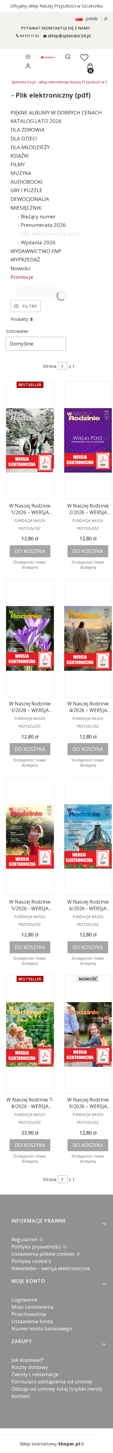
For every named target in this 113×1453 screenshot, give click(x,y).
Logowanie (24, 1299)
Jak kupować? (27, 1359)
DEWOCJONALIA (30, 198)
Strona (49, 366)
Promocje (22, 276)
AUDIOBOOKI (26, 181)
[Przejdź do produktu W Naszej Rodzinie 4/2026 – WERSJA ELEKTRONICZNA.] (88, 638)
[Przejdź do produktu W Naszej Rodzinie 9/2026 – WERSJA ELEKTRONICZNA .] (88, 1034)
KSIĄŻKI (20, 155)
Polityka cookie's (31, 1261)
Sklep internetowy (50, 1444)
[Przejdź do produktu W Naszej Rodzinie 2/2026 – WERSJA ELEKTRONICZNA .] (88, 440)
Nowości (21, 268)
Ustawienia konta (32, 1321)
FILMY (18, 164)
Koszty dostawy (29, 1367)
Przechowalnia (28, 1314)
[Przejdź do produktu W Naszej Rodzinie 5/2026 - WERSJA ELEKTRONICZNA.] (30, 836)
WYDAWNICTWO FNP (36, 251)
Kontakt (20, 1395)
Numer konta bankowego (41, 1328)
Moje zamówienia (32, 1306)
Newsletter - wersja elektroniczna (50, 1268)
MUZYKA (21, 173)
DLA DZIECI (24, 138)
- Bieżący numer (37, 216)
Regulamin (25, 1239)
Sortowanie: (17, 331)
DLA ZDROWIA (28, 129)
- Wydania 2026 (36, 242)
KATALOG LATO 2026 (36, 120)
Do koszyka (30, 551)
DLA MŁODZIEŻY (30, 147)
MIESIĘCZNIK (26, 207)
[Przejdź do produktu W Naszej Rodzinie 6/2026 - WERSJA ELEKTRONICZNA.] (88, 836)
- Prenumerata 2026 (42, 224)
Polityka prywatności (36, 1246)
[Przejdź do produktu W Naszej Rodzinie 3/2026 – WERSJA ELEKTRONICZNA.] (30, 638)
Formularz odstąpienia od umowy (52, 1381)
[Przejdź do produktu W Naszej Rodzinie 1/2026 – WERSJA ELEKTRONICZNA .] (30, 440)
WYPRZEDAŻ (25, 259)
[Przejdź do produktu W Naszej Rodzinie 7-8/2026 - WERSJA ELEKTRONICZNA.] (30, 1034)
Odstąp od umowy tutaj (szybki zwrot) (56, 1388)
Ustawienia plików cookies (43, 1253)
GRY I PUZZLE (26, 190)
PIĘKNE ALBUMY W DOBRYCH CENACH (56, 112)
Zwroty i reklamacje (34, 1374)
